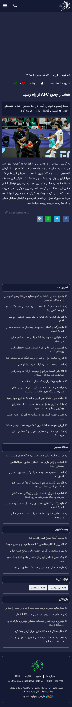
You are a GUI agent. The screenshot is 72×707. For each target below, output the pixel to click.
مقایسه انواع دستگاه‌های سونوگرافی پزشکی (39, 631)
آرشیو (38, 676)
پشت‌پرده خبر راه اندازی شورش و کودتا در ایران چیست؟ (38, 433)
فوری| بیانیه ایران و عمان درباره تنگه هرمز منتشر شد (35, 358)
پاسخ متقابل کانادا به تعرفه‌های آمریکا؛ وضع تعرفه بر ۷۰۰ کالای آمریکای (34, 298)
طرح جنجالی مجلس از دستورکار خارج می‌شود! (38, 567)
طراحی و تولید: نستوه (34, 697)
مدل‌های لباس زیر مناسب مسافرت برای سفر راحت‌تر (34, 608)
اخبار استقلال (38, 588)
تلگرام (28, 676)
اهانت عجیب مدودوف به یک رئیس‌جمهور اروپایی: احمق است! (36, 319)
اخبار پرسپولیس (58, 588)
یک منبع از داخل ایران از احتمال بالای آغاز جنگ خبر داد (35, 559)
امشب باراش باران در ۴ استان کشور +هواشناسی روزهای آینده (37, 349)
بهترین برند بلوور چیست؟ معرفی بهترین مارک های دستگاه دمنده (35, 623)
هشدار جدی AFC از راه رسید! (45, 94)
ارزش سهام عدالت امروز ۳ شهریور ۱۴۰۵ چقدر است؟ (35, 425)
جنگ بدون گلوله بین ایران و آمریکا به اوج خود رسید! (35, 398)
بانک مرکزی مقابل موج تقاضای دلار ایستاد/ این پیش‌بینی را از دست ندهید (37, 406)
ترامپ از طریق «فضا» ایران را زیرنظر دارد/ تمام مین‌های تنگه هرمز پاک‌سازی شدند (38, 389)
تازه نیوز (36, 6)
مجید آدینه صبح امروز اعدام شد (46, 538)
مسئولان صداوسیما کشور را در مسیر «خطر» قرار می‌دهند (37, 339)
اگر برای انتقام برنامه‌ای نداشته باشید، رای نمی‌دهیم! (35, 544)
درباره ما (50, 676)
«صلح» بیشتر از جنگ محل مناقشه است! (41, 381)
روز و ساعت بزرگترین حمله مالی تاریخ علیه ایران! (36, 551)
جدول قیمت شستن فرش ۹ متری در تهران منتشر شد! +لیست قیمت (36, 639)
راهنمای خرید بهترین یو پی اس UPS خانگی (39, 614)
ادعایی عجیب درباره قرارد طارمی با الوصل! (40, 364)
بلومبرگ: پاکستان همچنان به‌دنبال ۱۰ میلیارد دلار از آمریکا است (35, 329)
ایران (55, 75)
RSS (17, 676)
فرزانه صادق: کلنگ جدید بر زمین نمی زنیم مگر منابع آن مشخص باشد (35, 308)
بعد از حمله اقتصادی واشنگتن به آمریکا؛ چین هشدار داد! (34, 416)
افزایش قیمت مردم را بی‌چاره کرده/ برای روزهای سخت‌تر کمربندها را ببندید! (37, 373)
